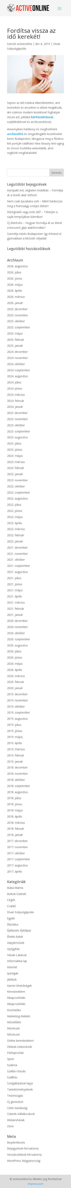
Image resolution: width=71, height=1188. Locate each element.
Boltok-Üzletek (16, 894)
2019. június (14, 731)
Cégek (11, 900)
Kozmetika (14, 1010)
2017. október (16, 853)
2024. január (15, 407)
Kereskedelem (16, 991)
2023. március (16, 462)
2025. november (17, 315)
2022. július (14, 504)
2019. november (17, 700)
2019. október (16, 706)
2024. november (17, 358)
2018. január (15, 835)
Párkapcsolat (15, 1053)
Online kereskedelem (20, 1040)
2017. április (14, 871)
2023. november (17, 419)
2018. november (17, 773)
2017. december (17, 841)
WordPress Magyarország (23, 1161)
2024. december (17, 352)
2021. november (17, 553)
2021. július (14, 578)
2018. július (14, 798)
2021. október (16, 559)
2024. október (16, 364)
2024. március (16, 394)
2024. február (15, 401)
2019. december (17, 694)
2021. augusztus (17, 572)
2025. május (15, 333)
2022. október (16, 486)
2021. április (14, 596)
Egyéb (11, 918)
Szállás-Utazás (16, 1071)
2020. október (16, 633)
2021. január (15, 615)
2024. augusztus (17, 376)
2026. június (14, 278)
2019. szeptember (18, 712)
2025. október (16, 321)
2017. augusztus (17, 865)
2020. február (15, 682)
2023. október (16, 425)
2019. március (16, 749)
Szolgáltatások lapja (20, 1083)
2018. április (14, 816)
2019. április (14, 743)
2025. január (15, 345)
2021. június (14, 584)
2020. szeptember (18, 639)
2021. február (15, 608)
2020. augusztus (17, 645)
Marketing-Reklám (18, 1016)
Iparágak (12, 973)
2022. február (15, 535)
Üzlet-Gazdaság (17, 1108)
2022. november (17, 480)
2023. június (14, 449)
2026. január (15, 303)
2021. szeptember (18, 566)
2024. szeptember (18, 370)
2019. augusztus (17, 718)
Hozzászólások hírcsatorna (24, 1154)
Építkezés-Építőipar (19, 930)
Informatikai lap (17, 961)
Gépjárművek (15, 943)
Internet (12, 967)
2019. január (15, 761)
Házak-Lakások (17, 955)
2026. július (14, 272)
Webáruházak (15, 1120)
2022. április (14, 523)
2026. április (14, 290)
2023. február (15, 468)
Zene (10, 1126)
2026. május (15, 284)
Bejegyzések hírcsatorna (22, 1148)
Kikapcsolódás (16, 998)
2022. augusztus (17, 498)
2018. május (15, 810)
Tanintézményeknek (20, 1089)
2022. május (15, 517)
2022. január (15, 541)
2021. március (16, 602)
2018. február (15, 828)
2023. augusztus (17, 437)
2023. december (17, 413)
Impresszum (35, 1184)
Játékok (12, 979)
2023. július (14, 443)
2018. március (16, 822)
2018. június (14, 804)
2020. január (15, 688)
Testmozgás (15, 1095)
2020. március (16, 676)
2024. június (14, 388)
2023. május (15, 456)
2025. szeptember (18, 327)
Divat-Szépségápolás (20, 912)
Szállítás (12, 1077)
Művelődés (14, 1022)
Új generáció (15, 1102)
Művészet (13, 1028)
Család (11, 906)
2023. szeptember (18, 431)
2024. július (14, 382)
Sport (10, 1059)
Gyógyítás (13, 949)
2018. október (16, 780)
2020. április (14, 670)
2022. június (14, 511)
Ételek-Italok (15, 936)
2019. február (15, 755)
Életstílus (12, 924)
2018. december (17, 767)
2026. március (16, 297)
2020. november (17, 627)
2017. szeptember (18, 859)
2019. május (15, 737)
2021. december (17, 547)
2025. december (17, 309)
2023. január (15, 474)
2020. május (15, 663)
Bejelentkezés (16, 1142)
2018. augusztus (17, 792)
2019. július (14, 725)
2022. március (16, 529)
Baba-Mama (15, 888)
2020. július (14, 651)
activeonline (24, 44)
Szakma (12, 1065)
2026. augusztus (17, 266)
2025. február (15, 339)
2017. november (17, 847)
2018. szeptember (18, 786)
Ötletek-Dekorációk (19, 1047)
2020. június (14, 657)
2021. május (15, 590)
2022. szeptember (18, 492)
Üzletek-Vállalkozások (21, 1114)
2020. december (17, 621)
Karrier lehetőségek (19, 985)
